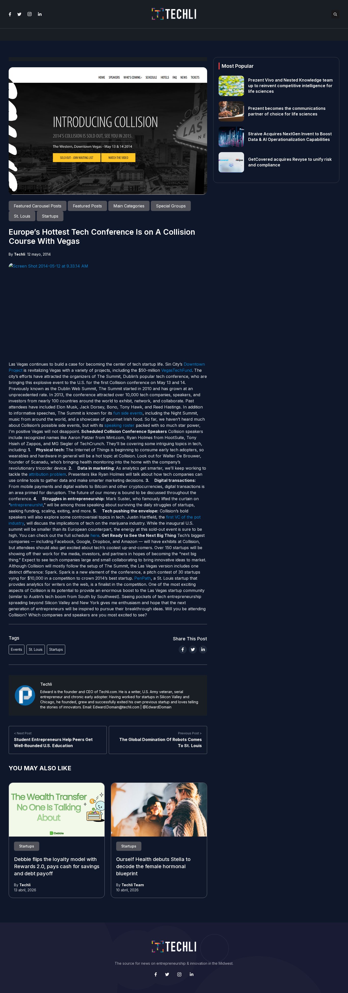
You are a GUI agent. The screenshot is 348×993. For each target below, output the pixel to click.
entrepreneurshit (26, 504)
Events (16, 649)
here (94, 535)
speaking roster (119, 425)
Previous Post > (190, 733)
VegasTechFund (176, 370)
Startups (56, 649)
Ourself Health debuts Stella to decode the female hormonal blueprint (153, 866)
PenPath (142, 578)
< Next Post (23, 733)
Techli (19, 254)
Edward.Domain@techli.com (116, 707)
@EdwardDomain (157, 707)
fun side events (128, 413)
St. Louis (36, 649)
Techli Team (133, 885)
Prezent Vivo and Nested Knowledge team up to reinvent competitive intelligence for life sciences (290, 86)
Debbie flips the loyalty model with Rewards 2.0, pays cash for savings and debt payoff (56, 866)
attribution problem (47, 474)
